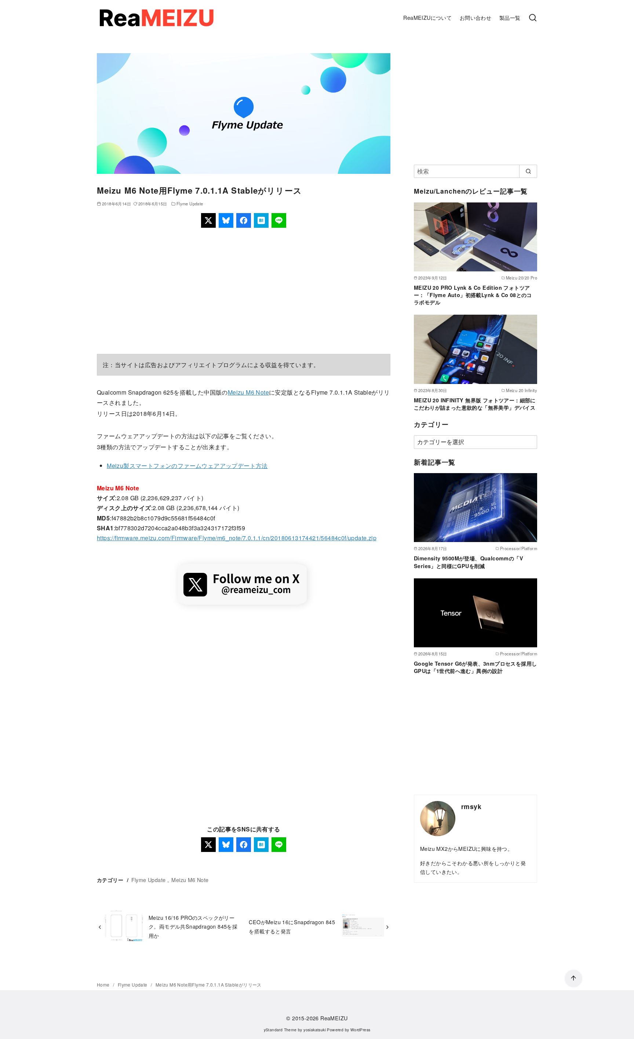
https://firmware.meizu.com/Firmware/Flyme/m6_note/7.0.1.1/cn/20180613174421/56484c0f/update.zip (236, 538)
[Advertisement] (243, 290)
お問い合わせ (475, 17)
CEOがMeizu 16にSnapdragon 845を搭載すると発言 (292, 926)
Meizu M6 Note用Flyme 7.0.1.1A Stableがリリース (209, 984)
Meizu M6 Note (248, 392)
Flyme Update (189, 203)
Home (104, 984)
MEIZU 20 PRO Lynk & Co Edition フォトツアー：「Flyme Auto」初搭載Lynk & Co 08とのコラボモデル (473, 295)
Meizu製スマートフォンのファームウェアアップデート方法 (187, 465)
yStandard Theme (280, 1029)
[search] (528, 171)
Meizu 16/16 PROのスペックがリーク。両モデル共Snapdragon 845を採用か (193, 926)
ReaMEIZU (333, 1018)
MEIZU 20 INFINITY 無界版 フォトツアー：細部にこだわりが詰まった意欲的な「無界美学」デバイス (475, 403)
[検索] (532, 18)
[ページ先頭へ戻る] (573, 978)
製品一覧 (510, 17)
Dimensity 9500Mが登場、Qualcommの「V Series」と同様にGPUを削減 (468, 562)
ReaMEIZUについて (427, 17)
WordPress (360, 1029)
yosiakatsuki (314, 1029)
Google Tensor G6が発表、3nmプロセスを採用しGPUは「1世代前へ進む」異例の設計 (475, 667)
